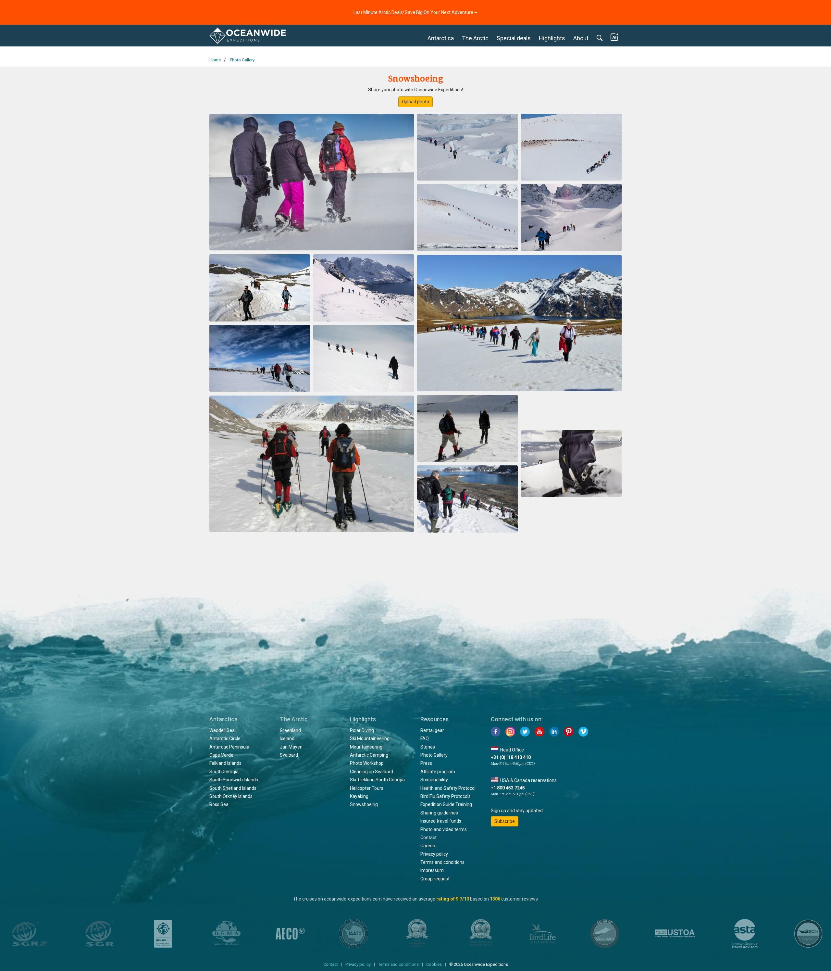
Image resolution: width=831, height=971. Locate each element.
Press (426, 763)
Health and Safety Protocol (448, 788)
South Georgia (224, 771)
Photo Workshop (367, 763)
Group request (435, 878)
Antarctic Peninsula (229, 747)
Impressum (432, 870)
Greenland (290, 730)
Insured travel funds (440, 821)
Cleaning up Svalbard (371, 771)
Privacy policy (434, 854)
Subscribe (504, 821)
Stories (427, 747)
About (581, 38)
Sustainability (434, 779)
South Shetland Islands (232, 788)
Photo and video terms (443, 829)
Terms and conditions (442, 862)
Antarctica (441, 38)
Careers (428, 845)
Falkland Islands (225, 763)
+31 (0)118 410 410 (511, 757)
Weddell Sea (222, 730)
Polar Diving (362, 730)
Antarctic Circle (225, 738)
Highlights (552, 38)
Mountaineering (366, 747)
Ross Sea (219, 804)
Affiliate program (437, 771)
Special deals (514, 38)
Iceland (287, 738)
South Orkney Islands (231, 796)
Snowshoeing (364, 804)
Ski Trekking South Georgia (377, 779)
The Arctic (475, 38)
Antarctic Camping (369, 755)
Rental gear (432, 730)
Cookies (434, 964)
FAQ (424, 738)
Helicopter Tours (366, 788)
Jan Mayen (291, 747)
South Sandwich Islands (233, 779)
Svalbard (289, 755)
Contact (428, 837)
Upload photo (415, 101)
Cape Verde (221, 755)
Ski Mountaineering (370, 738)
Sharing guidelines (439, 812)
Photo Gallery (434, 755)
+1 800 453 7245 (508, 787)
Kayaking (359, 796)
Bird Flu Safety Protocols (445, 796)
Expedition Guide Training (446, 804)
